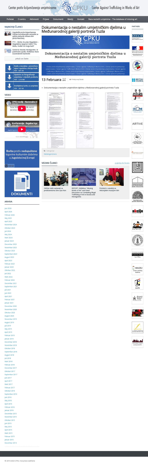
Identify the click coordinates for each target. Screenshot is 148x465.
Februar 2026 (10, 215)
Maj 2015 (8, 426)
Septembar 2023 (11, 254)
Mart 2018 (8, 361)
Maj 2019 (8, 329)
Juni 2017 (8, 378)
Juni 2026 (8, 208)
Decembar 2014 (11, 443)
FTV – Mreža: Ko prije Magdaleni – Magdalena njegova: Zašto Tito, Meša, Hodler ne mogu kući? (25, 44)
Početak (10, 19)
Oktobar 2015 (10, 420)
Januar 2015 (9, 440)
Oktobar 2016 (10, 391)
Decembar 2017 (11, 368)
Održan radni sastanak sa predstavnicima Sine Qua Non (55, 189)
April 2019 (8, 332)
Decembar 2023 (11, 244)
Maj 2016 (8, 400)
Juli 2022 (8, 273)
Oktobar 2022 (10, 270)
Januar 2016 (9, 410)
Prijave (46, 19)
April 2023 (8, 260)
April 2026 (8, 212)
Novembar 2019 (11, 319)
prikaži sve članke (21, 59)
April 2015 (8, 430)
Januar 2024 (9, 241)
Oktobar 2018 (10, 348)
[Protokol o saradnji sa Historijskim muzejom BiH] (111, 169)
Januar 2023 (9, 267)
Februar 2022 (10, 280)
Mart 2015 (8, 433)
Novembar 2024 (11, 224)
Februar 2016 (10, 407)
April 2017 (8, 381)
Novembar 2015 (11, 417)
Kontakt (80, 19)
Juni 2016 (8, 397)
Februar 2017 (10, 387)
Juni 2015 (8, 423)
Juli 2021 (8, 290)
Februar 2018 (10, 365)
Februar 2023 (10, 264)
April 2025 (8, 221)
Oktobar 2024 (10, 228)
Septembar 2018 (11, 352)
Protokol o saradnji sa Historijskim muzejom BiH (109, 189)
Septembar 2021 (11, 286)
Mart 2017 (8, 384)
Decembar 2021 (11, 283)
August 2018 (9, 355)
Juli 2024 (8, 231)
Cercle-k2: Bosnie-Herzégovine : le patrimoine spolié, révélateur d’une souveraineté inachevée (25, 52)
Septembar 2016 (11, 394)
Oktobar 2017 (10, 371)
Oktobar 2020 (10, 313)
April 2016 (8, 404)
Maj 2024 (8, 234)
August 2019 (9, 322)
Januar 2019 (9, 339)
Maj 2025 (8, 218)
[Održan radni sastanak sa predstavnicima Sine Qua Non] (56, 169)
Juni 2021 (8, 293)
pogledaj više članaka (122, 163)
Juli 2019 (8, 326)
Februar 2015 (10, 436)
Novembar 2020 (11, 309)
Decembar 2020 (11, 306)
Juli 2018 (8, 358)
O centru (22, 19)
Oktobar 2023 (10, 251)
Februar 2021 (10, 299)
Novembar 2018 (11, 345)
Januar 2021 (9, 303)
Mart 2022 (8, 277)
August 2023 (9, 257)
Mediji (70, 19)
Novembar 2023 (11, 247)
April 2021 (8, 296)
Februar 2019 (10, 335)
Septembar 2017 (11, 374)
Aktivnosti (34, 19)
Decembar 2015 (11, 413)
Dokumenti (58, 19)
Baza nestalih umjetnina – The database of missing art (112, 19)
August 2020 (9, 316)
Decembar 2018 (11, 342)
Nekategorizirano (50, 154)
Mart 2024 (8, 238)
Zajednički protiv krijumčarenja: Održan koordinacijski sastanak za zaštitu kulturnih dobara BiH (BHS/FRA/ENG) (25, 35)
